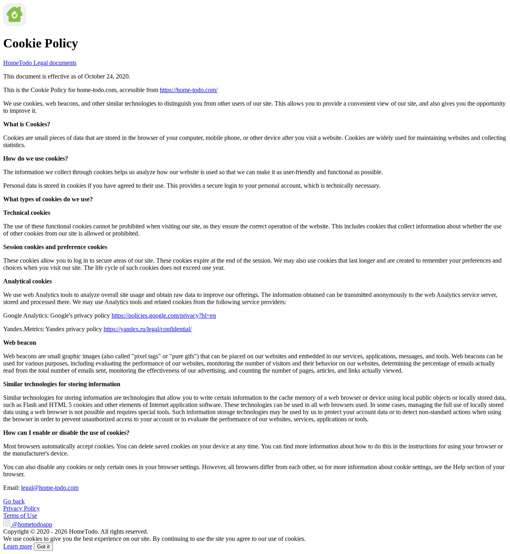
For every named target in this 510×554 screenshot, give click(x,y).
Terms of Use (20, 515)
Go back (14, 501)
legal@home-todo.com (49, 487)
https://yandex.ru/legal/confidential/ (148, 329)
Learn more (17, 546)
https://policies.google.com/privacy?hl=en (164, 315)
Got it (43, 547)
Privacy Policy (21, 508)
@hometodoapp (32, 524)
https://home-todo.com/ (189, 89)
